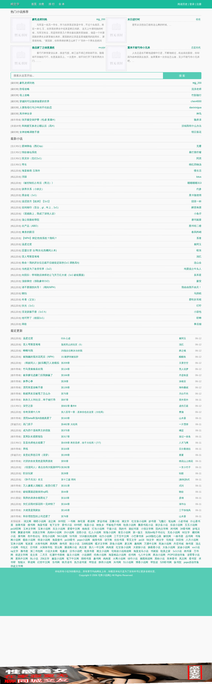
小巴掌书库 (137, 536)
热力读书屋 (80, 562)
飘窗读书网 (24, 532)
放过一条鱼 (185, 436)
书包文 (24, 547)
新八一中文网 (96, 547)
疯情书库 (97, 539)
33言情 (180, 539)
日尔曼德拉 (185, 448)
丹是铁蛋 (183, 375)
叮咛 (198, 305)
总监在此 (196, 47)
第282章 (65, 467)
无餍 (198, 146)
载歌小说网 (29, 539)
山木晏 (182, 418)
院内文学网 (162, 528)
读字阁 (108, 539)
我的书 (122, 528)
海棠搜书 (57, 539)
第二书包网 (36, 551)
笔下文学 (55, 524)
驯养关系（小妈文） (33, 189)
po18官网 (16, 528)
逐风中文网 (21, 558)
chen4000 (196, 101)
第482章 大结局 (69, 424)
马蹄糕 (197, 293)
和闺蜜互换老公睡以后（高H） (39, 125)
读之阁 (52, 521)
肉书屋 (187, 551)
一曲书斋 (178, 536)
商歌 (24, 324)
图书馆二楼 (195, 225)
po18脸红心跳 (153, 536)
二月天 (43, 554)
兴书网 (117, 562)
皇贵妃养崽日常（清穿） (36, 454)
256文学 (44, 558)
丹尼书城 (179, 543)
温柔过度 (27, 244)
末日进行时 (134, 19)
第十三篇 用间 (68, 479)
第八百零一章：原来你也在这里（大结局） (83, 412)
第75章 (64, 393)
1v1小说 (177, 551)
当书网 (56, 562)
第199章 (65, 455)
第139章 (65, 387)
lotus (198, 176)
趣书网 (97, 558)
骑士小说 (74, 543)
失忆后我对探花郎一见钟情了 (39, 504)
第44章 (64, 491)
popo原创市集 (191, 562)
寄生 (24, 164)
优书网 (132, 554)
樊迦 (181, 412)
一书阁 (71, 521)
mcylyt (102, 47)
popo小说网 (83, 539)
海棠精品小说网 (117, 554)
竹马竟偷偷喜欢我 (33, 369)
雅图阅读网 (146, 558)
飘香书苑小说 (145, 524)
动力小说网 (105, 536)
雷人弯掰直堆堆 (30, 256)
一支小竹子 (185, 467)
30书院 (62, 521)
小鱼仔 (197, 213)
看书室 (192, 558)
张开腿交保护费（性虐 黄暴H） (39, 119)
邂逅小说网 (58, 558)
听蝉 (198, 317)
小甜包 (197, 311)
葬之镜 (182, 350)
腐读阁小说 (70, 547)
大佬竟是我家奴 (31, 510)
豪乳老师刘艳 (39, 19)
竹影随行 (196, 95)
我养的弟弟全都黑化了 (35, 497)
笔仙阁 (172, 521)
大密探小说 (139, 547)
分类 (41, 4)
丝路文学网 (39, 532)
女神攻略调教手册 (29, 132)
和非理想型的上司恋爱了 (36, 516)
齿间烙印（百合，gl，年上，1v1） (41, 207)
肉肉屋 (110, 547)
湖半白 (182, 504)
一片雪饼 (183, 424)
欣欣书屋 (119, 539)
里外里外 (183, 399)
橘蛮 (181, 430)
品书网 (189, 536)
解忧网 (167, 536)
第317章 (65, 436)
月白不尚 (183, 393)
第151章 (65, 485)
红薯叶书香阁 (57, 554)
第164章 (65, 504)
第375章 (65, 430)
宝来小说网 (44, 528)
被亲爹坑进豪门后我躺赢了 (38, 375)
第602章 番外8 (68, 406)
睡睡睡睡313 (194, 182)
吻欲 (181, 491)
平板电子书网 (113, 524)
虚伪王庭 (183, 406)
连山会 (197, 262)
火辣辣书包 (46, 547)
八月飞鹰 (183, 442)
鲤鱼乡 (100, 524)
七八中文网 (144, 554)
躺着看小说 (154, 547)
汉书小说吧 (76, 551)
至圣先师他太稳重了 (34, 442)
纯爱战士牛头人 (192, 268)
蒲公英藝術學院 (30, 219)
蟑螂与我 (28, 350)
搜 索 (182, 75)
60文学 (186, 532)
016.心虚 (65, 338)
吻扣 (24, 293)
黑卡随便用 (195, 195)
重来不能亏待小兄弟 (139, 47)
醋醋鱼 (182, 356)
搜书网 (31, 524)
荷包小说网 (48, 536)
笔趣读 (63, 551)
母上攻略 (24, 95)
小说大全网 (51, 551)
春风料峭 (196, 232)
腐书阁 (21, 536)
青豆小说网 (124, 532)
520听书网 (166, 562)
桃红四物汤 (195, 164)
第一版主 (138, 532)
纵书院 (177, 562)
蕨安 (198, 281)
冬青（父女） (29, 299)
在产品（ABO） (31, 225)
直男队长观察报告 (33, 436)
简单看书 (172, 558)
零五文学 (131, 539)
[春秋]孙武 (184, 479)
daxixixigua (195, 107)
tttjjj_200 (100, 19)
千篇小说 (112, 528)
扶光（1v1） (29, 305)
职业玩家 (28, 473)
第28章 (64, 381)
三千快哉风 (185, 510)
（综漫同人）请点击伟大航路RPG (42, 467)
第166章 (65, 375)
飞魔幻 (162, 521)
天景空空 (183, 363)
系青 (198, 238)
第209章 (65, 363)
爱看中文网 (73, 528)
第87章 (64, 399)
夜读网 (91, 521)
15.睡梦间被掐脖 (69, 356)
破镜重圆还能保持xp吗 (35, 491)
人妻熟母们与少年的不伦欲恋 (36, 107)
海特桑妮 (183, 387)
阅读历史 (182, 4)
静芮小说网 (105, 562)
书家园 (154, 551)
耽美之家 (165, 551)
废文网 (128, 543)
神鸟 (198, 113)
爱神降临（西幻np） (33, 146)
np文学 (14, 551)
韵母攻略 (24, 89)
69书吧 (78, 524)
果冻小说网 (159, 554)
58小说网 (62, 536)
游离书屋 (20, 524)
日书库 (34, 547)
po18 (141, 539)
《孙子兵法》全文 (33, 479)
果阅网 (53, 543)
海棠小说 (89, 524)
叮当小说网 (98, 528)
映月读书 (67, 562)
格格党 (86, 528)
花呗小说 (81, 532)
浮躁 (24, 176)
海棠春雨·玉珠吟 (31, 170)
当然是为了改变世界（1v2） (37, 268)
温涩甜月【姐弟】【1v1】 (36, 201)
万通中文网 (150, 543)
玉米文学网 (29, 528)
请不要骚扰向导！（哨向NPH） (39, 287)
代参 (198, 189)
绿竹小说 (133, 558)
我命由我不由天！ (191, 287)
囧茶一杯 (196, 201)
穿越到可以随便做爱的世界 (34, 101)
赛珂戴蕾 (196, 219)
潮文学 (125, 521)
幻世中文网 (43, 562)
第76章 (64, 516)
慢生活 (197, 170)
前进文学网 (21, 554)
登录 (191, 4)
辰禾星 (197, 275)
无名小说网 (173, 532)
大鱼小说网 (169, 547)
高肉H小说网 (54, 532)
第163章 (65, 418)
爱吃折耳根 (195, 299)
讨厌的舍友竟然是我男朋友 (38, 461)
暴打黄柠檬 (195, 152)
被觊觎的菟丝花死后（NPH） (39, 356)
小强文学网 (147, 528)
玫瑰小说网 (109, 532)
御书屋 (189, 543)
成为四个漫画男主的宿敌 (36, 430)
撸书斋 (24, 551)
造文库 (34, 554)
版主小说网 (73, 554)
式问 (181, 485)
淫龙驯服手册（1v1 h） (35, 311)
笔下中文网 (72, 558)
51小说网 (128, 562)
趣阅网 (138, 543)
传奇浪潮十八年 (31, 411)
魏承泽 (197, 119)
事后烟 (197, 324)
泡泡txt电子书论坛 (155, 532)
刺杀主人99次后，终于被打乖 (39, 399)
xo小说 (196, 547)
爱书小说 (67, 524)
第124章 (65, 369)
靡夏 (181, 455)
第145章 (65, 510)
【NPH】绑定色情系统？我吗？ (39, 238)
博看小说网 (142, 562)
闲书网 (174, 528)
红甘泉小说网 (139, 521)
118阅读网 (87, 543)
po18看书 (70, 539)
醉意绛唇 (196, 207)
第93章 (64, 461)
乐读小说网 (176, 524)
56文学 (150, 539)
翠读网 (31, 562)
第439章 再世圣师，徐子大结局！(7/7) (81, 442)
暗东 (198, 250)
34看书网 (185, 528)
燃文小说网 (103, 551)
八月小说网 (192, 539)
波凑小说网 (183, 547)
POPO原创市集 (176, 554)
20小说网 (69, 532)
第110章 (65, 498)
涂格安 (182, 381)
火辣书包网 (41, 543)
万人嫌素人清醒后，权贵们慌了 (40, 485)
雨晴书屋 (86, 558)
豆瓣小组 (114, 521)
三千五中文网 (121, 536)
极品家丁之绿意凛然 (43, 47)
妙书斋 (152, 521)
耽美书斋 (89, 551)
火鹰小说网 (119, 558)
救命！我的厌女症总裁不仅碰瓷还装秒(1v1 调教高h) (50, 262)
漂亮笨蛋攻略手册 (33, 387)
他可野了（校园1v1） (34, 317)
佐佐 (198, 19)
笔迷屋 (29, 543)
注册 (198, 4)
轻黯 (181, 473)
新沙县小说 (161, 524)
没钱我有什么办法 (191, 125)
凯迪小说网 (165, 543)
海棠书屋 (42, 524)
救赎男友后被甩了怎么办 (36, 393)
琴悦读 (92, 562)
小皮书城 (183, 521)
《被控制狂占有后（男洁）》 (38, 182)
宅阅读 (170, 539)
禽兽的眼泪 (28, 232)
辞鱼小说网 (116, 543)
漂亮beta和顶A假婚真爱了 (37, 418)
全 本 (62, 4)
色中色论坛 (34, 536)
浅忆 (198, 256)
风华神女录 (26, 113)
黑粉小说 (160, 558)
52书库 (73, 536)
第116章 (65, 448)
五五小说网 (191, 524)
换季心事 (28, 381)
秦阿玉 (197, 244)
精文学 (15, 4)
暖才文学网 (101, 543)
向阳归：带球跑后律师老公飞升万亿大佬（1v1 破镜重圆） (54, 275)
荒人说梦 (183, 369)
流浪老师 (196, 89)
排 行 (52, 4)
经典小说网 (100, 554)
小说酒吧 (87, 554)
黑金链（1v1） (30, 195)
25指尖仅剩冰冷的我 (71, 350)
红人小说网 (95, 532)
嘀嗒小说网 (39, 521)
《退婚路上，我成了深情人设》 (39, 213)
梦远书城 (102, 521)
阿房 (198, 158)
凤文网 (183, 558)
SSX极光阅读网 (88, 536)
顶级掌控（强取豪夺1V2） (36, 281)
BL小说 (34, 558)
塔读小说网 (44, 539)
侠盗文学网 (17, 566)
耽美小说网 (129, 524)
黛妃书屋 (134, 528)
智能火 (21, 562)
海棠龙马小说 (140, 551)
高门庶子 (28, 424)
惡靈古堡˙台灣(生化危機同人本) (39, 250)
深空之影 (28, 405)
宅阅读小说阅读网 (121, 551)
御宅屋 (81, 521)
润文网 (27, 521)
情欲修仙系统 (29, 152)
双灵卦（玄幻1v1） (32, 158)
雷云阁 (58, 547)
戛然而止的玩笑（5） (72, 344)
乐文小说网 (59, 528)
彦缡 (181, 498)
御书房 (63, 543)
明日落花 (196, 132)
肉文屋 (83, 547)
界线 (25, 448)
